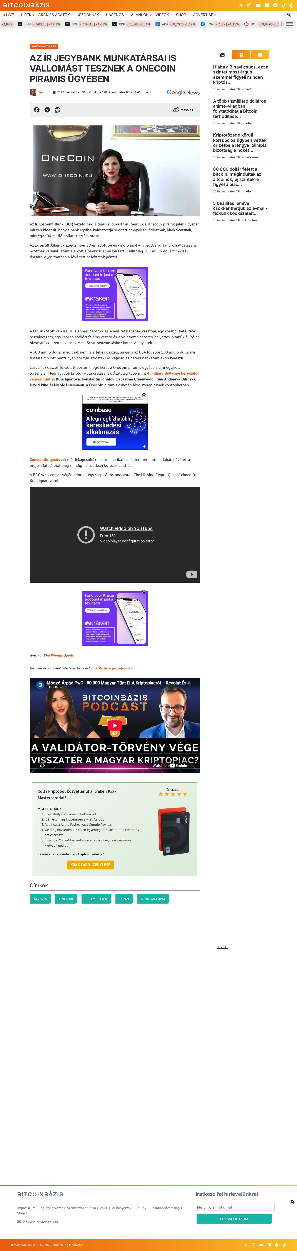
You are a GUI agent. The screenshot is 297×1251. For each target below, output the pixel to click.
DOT (253, 24)
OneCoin (66, 899)
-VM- (41, 93)
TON (209, 24)
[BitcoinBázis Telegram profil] (275, 5)
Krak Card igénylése (90, 864)
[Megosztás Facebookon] (36, 109)
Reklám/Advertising (165, 1208)
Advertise (203, 15)
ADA (164, 24)
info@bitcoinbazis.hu (40, 1221)
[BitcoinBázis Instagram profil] (249, 5)
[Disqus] (148, 1005)
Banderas (251, 157)
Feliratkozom (234, 1219)
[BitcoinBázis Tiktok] (284, 5)
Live (10, 15)
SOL (75, 24)
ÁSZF (104, 1208)
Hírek (26, 15)
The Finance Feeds (58, 655)
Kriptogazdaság (44, 46)
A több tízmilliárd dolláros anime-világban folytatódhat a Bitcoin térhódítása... (239, 108)
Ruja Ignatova (153, 899)
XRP (120, 24)
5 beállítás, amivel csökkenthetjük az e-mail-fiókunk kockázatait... (240, 208)
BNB (28, 24)
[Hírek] (183, 92)
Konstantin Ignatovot (48, 459)
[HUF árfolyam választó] (289, 24)
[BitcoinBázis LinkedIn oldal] (267, 5)
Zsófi (248, 89)
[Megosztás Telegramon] (47, 109)
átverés (40, 899)
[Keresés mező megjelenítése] (289, 15)
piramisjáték (96, 899)
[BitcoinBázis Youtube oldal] (258, 5)
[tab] (222, 54)
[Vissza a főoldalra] (26, 4)
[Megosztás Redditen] (57, 109)
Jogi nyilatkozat (51, 1208)
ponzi (124, 899)
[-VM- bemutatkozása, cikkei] (33, 92)
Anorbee (250, 220)
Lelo (247, 123)
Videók (162, 15)
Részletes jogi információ (116, 668)
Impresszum (26, 1208)
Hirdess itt (222, 947)
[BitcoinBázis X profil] (241, 5)
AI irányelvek (121, 1208)
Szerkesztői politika (81, 1208)
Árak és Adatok (54, 15)
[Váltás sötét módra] (291, 5)
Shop (181, 15)
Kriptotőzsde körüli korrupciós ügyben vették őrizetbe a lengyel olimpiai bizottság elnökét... (240, 142)
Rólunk (141, 1208)
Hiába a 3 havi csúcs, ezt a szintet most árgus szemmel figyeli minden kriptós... (240, 74)
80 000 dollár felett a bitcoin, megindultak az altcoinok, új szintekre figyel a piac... (237, 177)
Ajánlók (139, 15)
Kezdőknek (88, 15)
